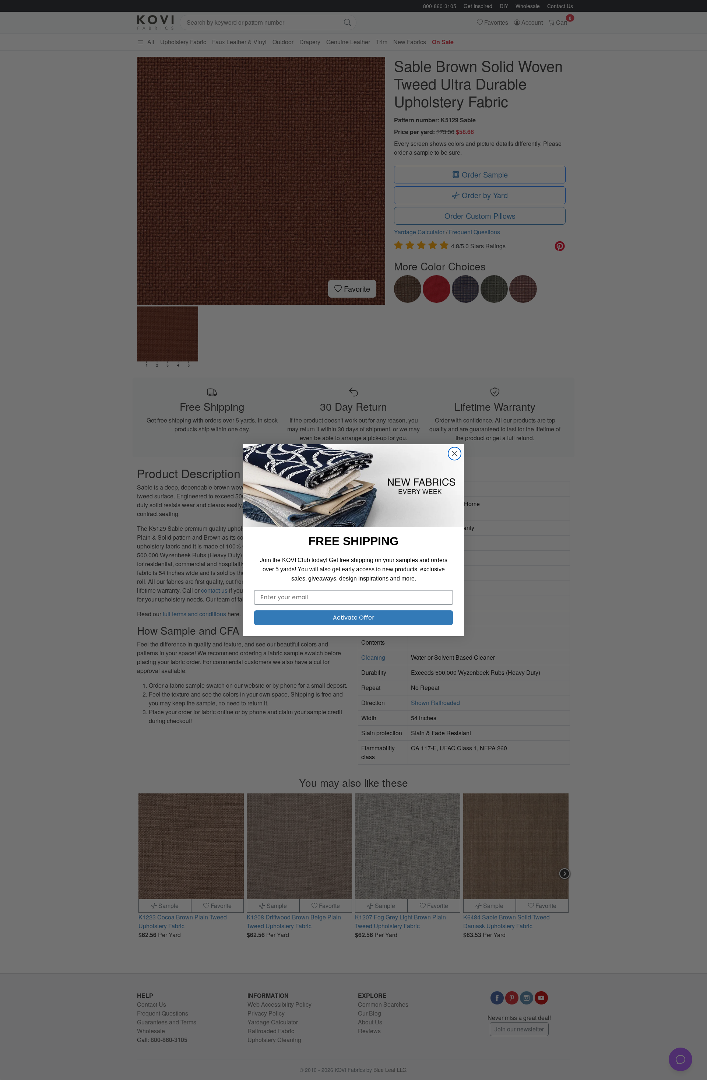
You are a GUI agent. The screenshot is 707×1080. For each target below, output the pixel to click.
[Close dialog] (454, 453)
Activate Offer (353, 617)
